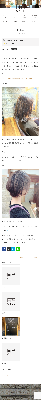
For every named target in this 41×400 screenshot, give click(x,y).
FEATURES (34, 16)
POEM (24, 20)
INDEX (28, 258)
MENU (5, 20)
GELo (24, 16)
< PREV (20, 258)
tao (15, 16)
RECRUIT (34, 20)
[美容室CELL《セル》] (20, 6)
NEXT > (36, 258)
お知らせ (5, 375)
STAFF (15, 20)
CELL (5, 16)
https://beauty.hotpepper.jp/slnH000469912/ (17, 78)
